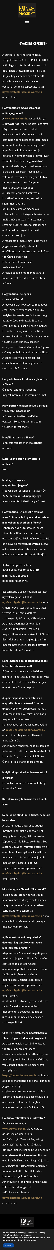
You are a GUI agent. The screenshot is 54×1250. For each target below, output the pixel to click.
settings (32, 1240)
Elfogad (8, 1245)
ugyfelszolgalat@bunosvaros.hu (22, 92)
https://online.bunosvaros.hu (19, 1075)
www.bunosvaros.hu (16, 118)
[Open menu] (27, 22)
